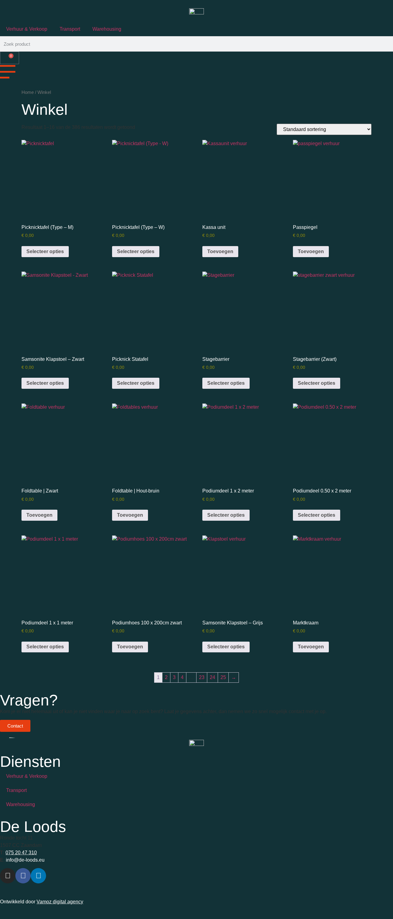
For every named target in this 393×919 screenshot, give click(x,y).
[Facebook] (23, 875)
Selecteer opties (45, 251)
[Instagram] (7, 875)
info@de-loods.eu (25, 860)
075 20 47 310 (21, 852)
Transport (70, 29)
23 (201, 677)
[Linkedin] (38, 875)
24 (212, 677)
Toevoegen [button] (220, 251)
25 (223, 677)
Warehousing (106, 29)
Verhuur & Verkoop (26, 29)
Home (27, 92)
